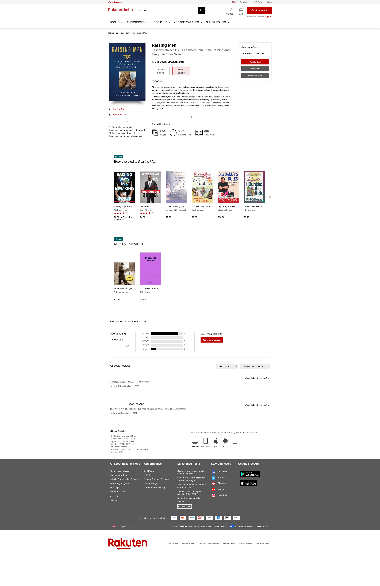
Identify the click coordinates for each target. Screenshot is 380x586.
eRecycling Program (119, 483)
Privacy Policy (220, 526)
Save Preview (119, 114)
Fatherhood (139, 130)
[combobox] (227, 366)
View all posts (184, 506)
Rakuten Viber (187, 543)
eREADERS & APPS (187, 22)
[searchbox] (170, 10)
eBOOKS (114, 22)
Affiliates (148, 475)
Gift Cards (258, 2)
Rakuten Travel (229, 543)
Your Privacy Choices (243, 526)
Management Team (119, 475)
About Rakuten (262, 543)
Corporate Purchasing (154, 487)
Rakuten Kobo (120, 10)
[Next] (270, 196)
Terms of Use (205, 526)
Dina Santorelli (175, 62)
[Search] (201, 10)
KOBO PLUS (160, 22)
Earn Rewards (115, 2)
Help (269, 2)
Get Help (114, 496)
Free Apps (114, 487)
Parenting (128, 130)
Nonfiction (120, 127)
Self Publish (149, 471)
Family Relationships (132, 136)
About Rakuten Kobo (119, 471)
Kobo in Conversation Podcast (124, 479)
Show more (142, 381)
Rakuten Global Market (208, 543)
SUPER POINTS (216, 22)
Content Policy (262, 526)
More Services (245, 543)
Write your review (212, 340)
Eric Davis (160, 62)
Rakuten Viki (172, 543)
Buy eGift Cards (117, 491)
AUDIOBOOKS (136, 22)
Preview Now (119, 109)
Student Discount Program (156, 479)
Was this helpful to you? (256, 378)
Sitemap (114, 500)
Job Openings (150, 483)
